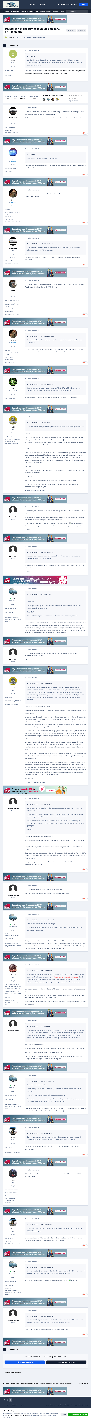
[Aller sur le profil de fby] (13, 382)
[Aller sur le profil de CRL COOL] (52, 99)
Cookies (22, 1405)
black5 (13, 1180)
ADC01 (14, 598)
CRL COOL (13, 200)
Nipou (13, 159)
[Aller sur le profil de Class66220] (13, 111)
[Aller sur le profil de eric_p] (6, 37)
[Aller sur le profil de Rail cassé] (44, 99)
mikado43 (13, 975)
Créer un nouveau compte (25, 1362)
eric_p (13, 61)
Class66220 (13, 118)
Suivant (12, 45)
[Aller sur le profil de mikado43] (13, 968)
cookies (18, 1413)
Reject (64, 1414)
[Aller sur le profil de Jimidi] (57, 99)
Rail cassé (13, 1137)
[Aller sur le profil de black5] (13, 1173)
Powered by (79, 1405)
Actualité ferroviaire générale (36, 37)
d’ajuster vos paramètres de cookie (17, 1415)
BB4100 (12, 291)
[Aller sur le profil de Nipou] (13, 152)
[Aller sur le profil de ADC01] (48, 99)
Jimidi (13, 427)
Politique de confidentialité (11, 1405)
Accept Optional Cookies (79, 1414)
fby (13, 388)
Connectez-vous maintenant (66, 1362)
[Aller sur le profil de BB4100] (13, 284)
